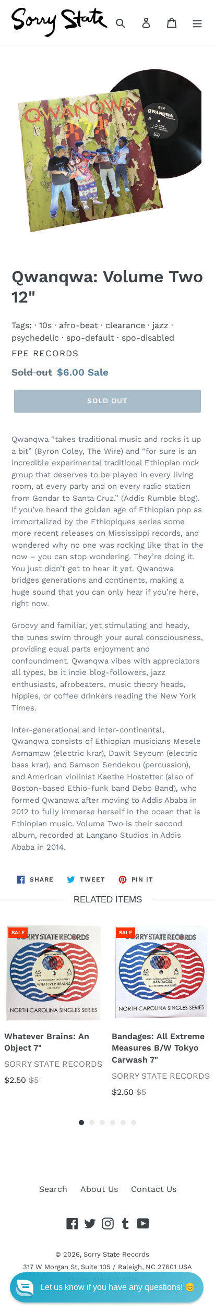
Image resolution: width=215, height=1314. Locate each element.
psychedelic (35, 338)
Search (53, 1189)
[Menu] (197, 22)
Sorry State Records (116, 1254)
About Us (99, 1189)
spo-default (90, 338)
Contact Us (153, 1189)
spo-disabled (148, 338)
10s (45, 325)
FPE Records (45, 353)
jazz (160, 325)
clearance (125, 325)
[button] (107, 1287)
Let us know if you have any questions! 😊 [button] (117, 1287)
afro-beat (78, 325)
